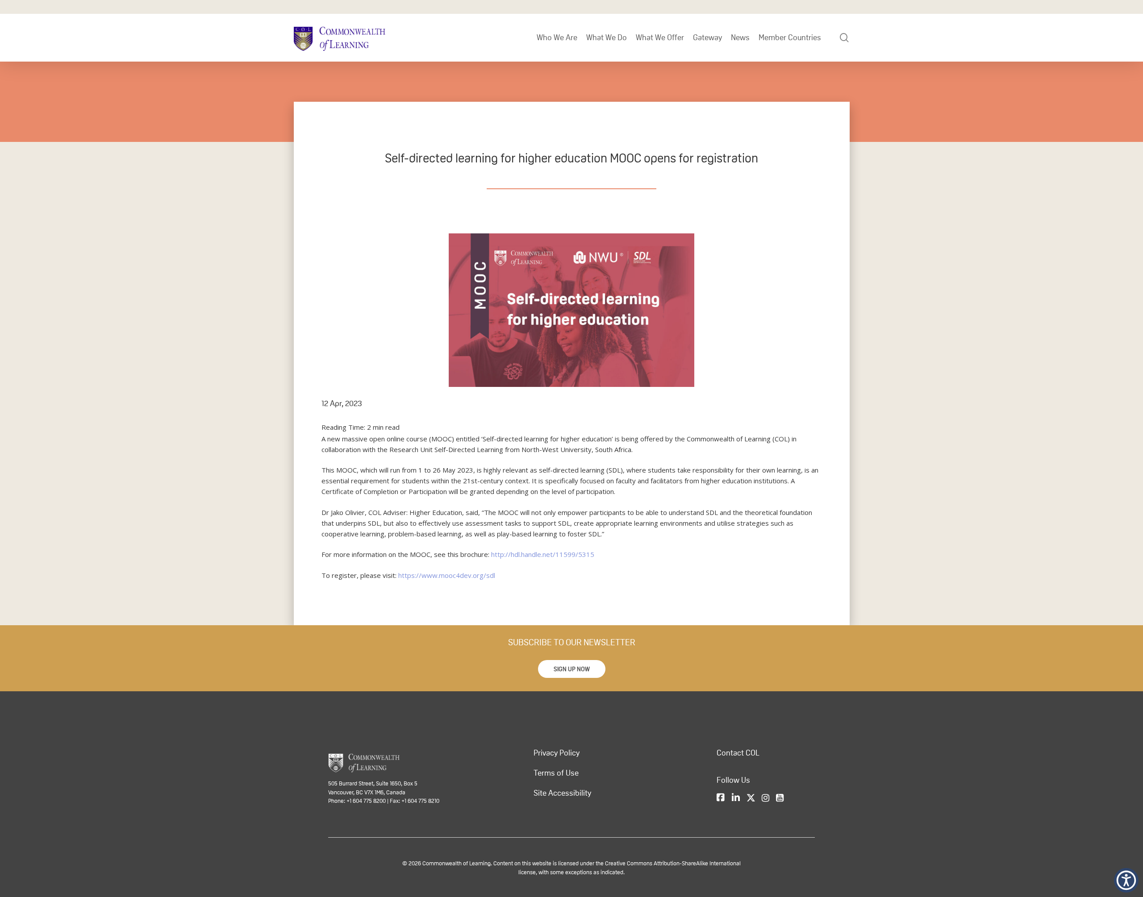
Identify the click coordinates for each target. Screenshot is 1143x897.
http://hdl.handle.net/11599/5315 (542, 554)
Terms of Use (556, 772)
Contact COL (738, 752)
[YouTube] (780, 798)
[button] (571, 669)
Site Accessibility (562, 793)
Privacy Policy (557, 752)
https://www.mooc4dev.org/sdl (446, 575)
